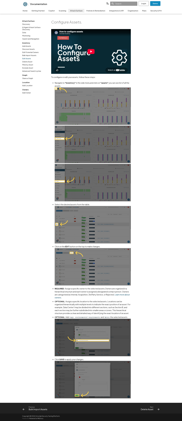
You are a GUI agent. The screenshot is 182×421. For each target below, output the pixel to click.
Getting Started (37, 11)
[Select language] (107, 3)
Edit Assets (26, 58)
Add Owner (26, 93)
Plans (144, 11)
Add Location (27, 85)
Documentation (38, 4)
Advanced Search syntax (31, 71)
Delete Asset (27, 62)
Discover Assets (28, 49)
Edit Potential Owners (30, 52)
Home (25, 11)
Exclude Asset (27, 68)
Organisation (133, 11)
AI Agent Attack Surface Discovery (31, 28)
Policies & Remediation (95, 11)
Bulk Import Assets (29, 55)
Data (24, 32)
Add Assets (26, 46)
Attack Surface (76, 11)
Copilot (51, 11)
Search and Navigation (30, 39)
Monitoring (26, 36)
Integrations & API (116, 11)
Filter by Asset (27, 65)
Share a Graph (27, 78)
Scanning (62, 11)
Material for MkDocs (36, 418)
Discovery (26, 24)
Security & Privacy (157, 11)
